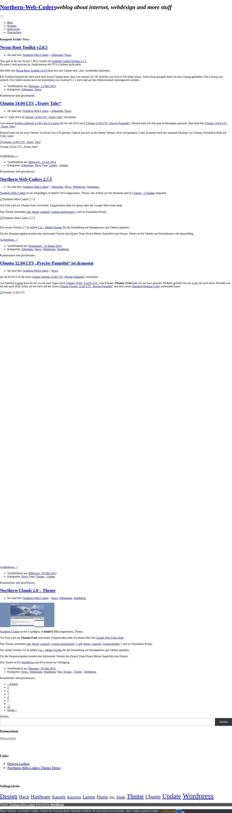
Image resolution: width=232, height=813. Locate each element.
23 (8, 706)
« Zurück (12, 684)
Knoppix (74, 797)
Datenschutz (14, 32)
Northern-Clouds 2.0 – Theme (27, 590)
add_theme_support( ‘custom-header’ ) (100, 643)
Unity (195, 283)
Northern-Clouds (9, 631)
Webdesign (79, 186)
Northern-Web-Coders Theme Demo (34, 768)
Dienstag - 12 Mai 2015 (42, 86)
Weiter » (12, 710)
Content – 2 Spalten (143, 193)
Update (51, 576)
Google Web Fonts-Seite (110, 637)
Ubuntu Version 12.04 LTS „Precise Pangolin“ (58, 276)
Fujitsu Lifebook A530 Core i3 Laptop (37, 123)
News (68, 55)
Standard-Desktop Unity (146, 286)
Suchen (4, 716)
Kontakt (11, 25)
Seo (112, 797)
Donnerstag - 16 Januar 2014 (45, 245)
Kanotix (59, 797)
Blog (10, 22)
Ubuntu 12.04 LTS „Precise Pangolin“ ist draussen (46, 263)
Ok (178, 811)
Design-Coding (18, 764)
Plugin (102, 797)
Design (67, 671)
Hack (24, 796)
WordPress (27, 662)
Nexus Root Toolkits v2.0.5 (31, 70)
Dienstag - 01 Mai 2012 (42, 668)
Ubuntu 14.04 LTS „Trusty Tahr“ (30, 103)
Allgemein (57, 55)
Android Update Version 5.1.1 (69, 61)
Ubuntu (63, 165)
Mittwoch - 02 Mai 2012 (42, 573)
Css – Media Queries (50, 227)
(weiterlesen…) (9, 155)
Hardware (40, 796)
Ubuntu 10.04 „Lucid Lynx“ (82, 283)
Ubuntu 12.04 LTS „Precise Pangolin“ (108, 123)
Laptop (53, 165)
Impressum (13, 29)
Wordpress (93, 186)
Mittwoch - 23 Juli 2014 (42, 162)
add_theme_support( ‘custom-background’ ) (51, 211)
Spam (120, 797)
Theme (78, 671)
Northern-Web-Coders (28, 7)
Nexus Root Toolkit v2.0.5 (23, 47)
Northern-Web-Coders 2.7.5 (26, 179)
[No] (183, 811)
